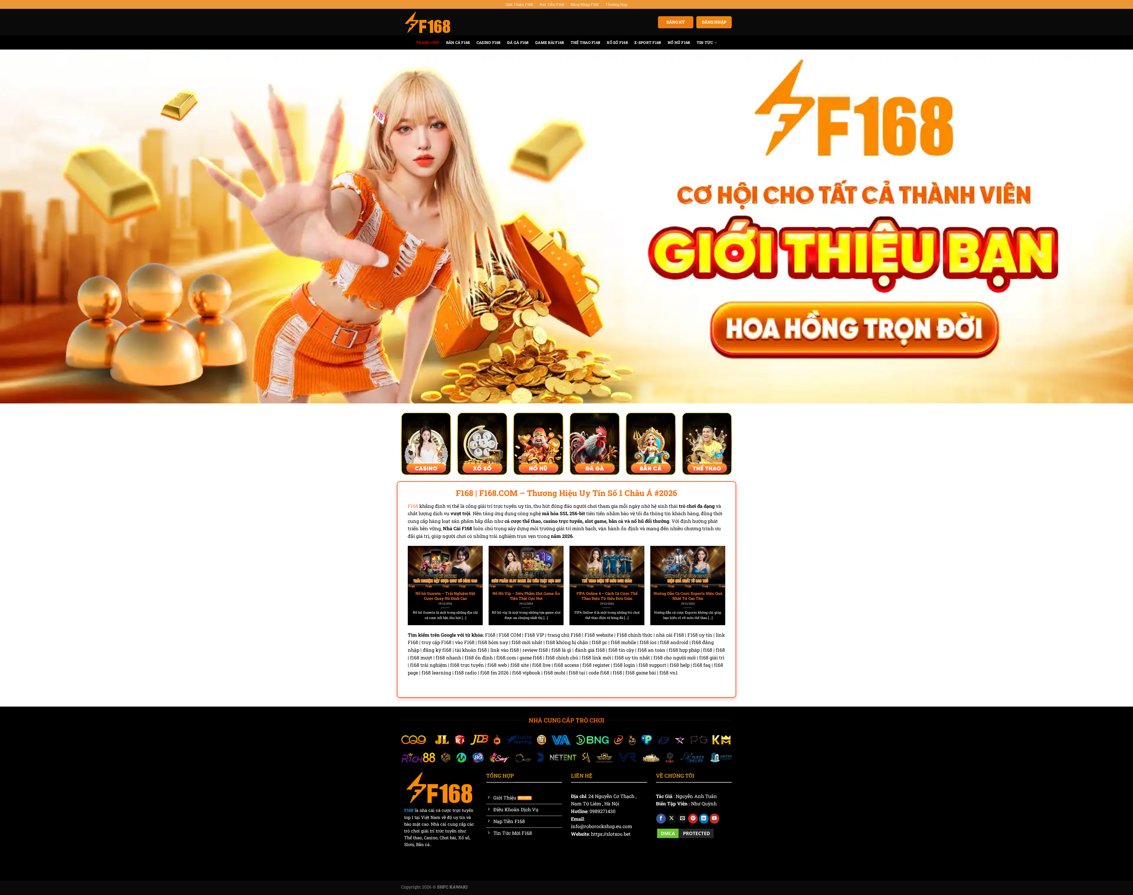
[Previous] (418, 572)
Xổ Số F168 (617, 42)
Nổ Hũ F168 (679, 42)
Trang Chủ (427, 42)
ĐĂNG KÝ (676, 22)
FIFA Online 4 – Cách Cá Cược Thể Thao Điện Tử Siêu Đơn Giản (607, 596)
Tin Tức (705, 42)
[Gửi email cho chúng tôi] (682, 819)
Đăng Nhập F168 (585, 4)
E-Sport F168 (647, 42)
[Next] (714, 572)
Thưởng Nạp (616, 4)
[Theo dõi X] (672, 819)
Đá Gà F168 (518, 42)
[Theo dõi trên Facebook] (661, 819)
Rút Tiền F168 (552, 4)
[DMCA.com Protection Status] (685, 833)
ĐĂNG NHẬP (714, 22)
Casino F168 (489, 42)
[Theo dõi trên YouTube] (714, 819)
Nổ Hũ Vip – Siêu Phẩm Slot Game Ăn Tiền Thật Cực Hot (526, 596)
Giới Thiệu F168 (519, 4)
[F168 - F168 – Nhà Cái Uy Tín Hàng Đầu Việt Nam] (427, 22)
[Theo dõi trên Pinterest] (693, 819)
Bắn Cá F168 (458, 42)
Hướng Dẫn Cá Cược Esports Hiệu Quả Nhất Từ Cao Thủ (688, 596)
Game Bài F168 (549, 42)
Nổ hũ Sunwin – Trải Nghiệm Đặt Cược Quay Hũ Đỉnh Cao (445, 596)
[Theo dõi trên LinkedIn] (704, 819)
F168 (413, 506)
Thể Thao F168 (585, 42)
